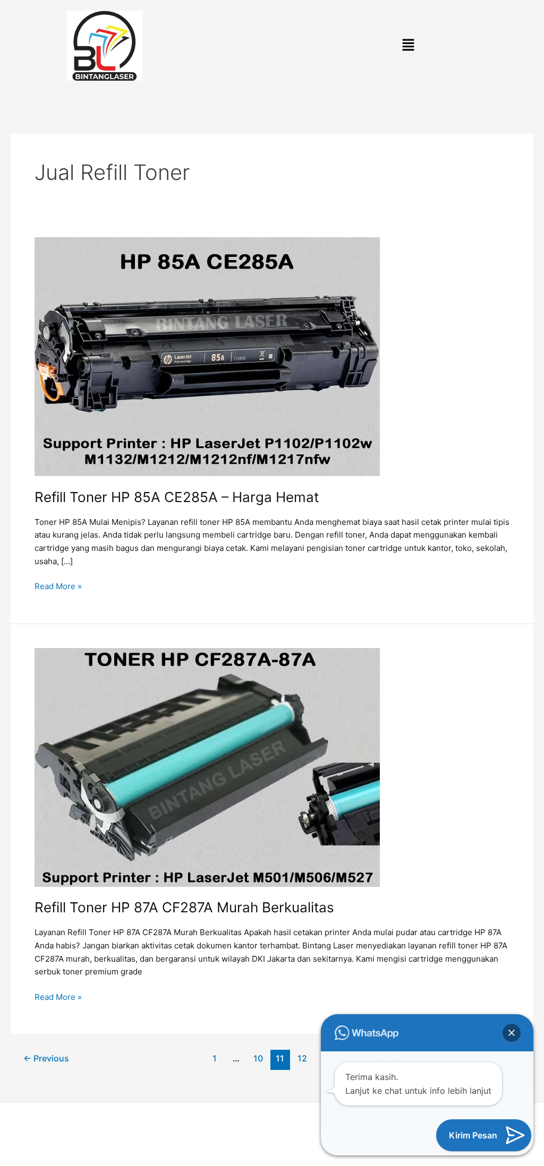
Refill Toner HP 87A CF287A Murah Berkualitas (184, 907)
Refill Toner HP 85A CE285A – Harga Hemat (177, 497)
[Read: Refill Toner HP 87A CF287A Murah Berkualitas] (207, 767)
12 (302, 1058)
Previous (46, 1058)
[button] (408, 45)
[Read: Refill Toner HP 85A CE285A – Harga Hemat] (207, 356)
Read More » (58, 585)
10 (258, 1058)
